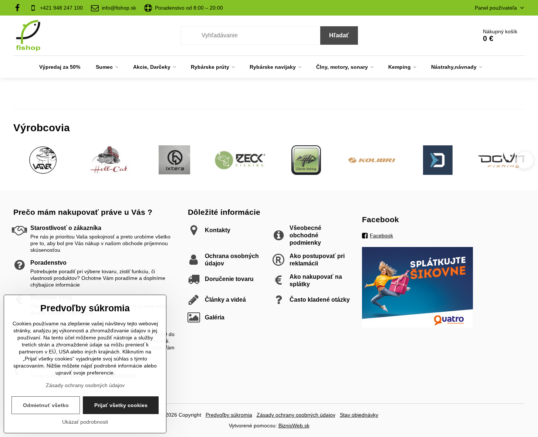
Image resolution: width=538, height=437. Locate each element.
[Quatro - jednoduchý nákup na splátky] (417, 326)
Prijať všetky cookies (121, 405)
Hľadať (339, 35)
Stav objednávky (359, 415)
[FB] (19, 8)
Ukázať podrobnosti (85, 422)
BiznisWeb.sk (293, 425)
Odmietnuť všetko (46, 405)
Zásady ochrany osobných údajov (296, 415)
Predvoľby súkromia (229, 415)
